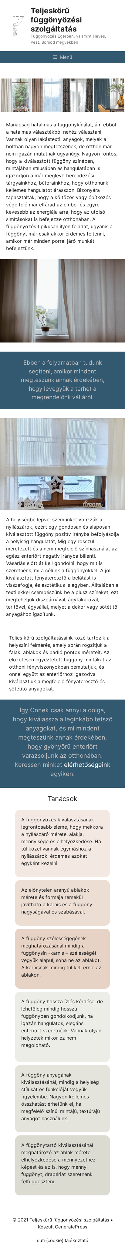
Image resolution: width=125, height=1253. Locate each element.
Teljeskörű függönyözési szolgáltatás (56, 19)
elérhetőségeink (87, 764)
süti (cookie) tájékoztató (62, 1240)
